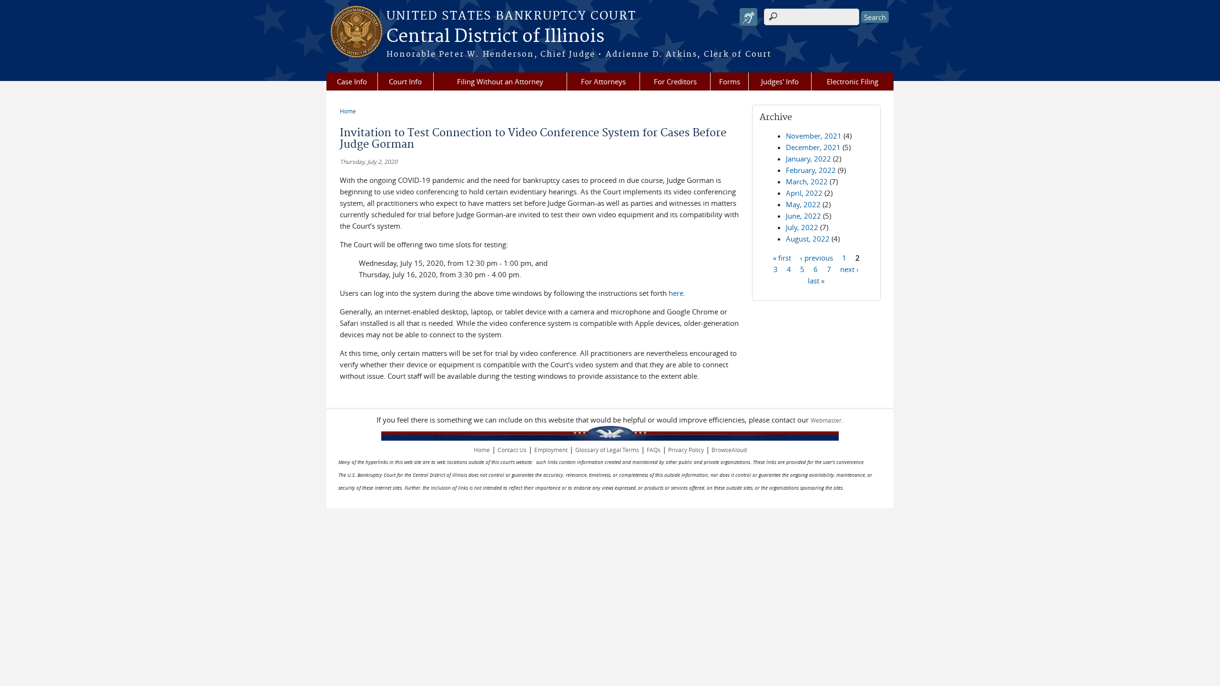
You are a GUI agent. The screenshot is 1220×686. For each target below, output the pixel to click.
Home (348, 111)
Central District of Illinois (495, 37)
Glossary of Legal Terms (607, 450)
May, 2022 (803, 204)
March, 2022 (807, 181)
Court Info (405, 81)
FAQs (654, 450)
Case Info (352, 81)
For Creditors (675, 81)
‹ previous (816, 257)
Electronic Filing (852, 81)
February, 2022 (811, 170)
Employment (551, 450)
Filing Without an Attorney (500, 81)
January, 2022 (808, 158)
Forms (729, 81)
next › (849, 268)
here (676, 293)
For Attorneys (603, 81)
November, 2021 (814, 136)
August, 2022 (808, 238)
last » (816, 280)
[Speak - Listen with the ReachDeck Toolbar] (748, 17)
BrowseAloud (729, 450)
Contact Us (512, 450)
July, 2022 (802, 227)
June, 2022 (803, 216)
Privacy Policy (686, 450)
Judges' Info (780, 81)
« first (782, 257)
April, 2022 (804, 193)
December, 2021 (813, 147)
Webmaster (826, 420)
